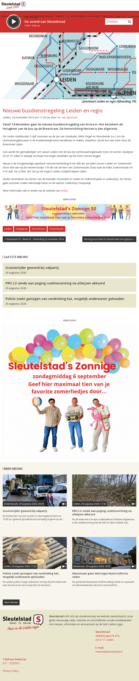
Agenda (16, 16)
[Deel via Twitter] (114, 92)
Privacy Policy (11, 671)
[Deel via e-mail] (128, 92)
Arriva (64, 190)
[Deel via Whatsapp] (101, 92)
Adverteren (77, 16)
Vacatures (93, 16)
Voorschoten (38, 228)
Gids (25, 16)
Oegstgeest (22, 228)
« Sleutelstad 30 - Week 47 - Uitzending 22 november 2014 (34, 239)
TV (67, 16)
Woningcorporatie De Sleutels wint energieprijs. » (109, 239)
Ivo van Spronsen (67, 117)
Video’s (60, 16)
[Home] (13, 4)
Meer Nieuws (11, 602)
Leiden (8, 228)
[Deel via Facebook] (107, 92)
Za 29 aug (133, 16)
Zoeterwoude (56, 228)
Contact (120, 16)
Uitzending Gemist (42, 16)
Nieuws (5, 16)
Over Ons (107, 16)
